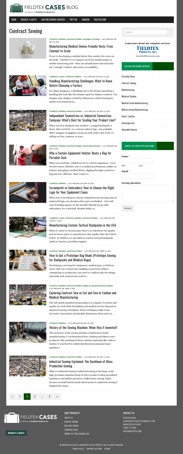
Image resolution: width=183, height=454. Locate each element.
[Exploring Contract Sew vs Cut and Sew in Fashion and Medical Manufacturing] (27, 303)
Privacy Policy (78, 448)
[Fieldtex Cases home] (33, 428)
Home (13, 19)
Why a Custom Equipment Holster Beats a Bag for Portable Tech (80, 155)
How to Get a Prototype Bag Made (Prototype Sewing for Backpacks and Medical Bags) (82, 257)
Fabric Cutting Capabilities (76, 433)
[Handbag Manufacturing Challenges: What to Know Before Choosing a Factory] (27, 94)
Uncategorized (128, 123)
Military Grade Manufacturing (135, 109)
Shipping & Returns (94, 448)
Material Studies (91, 39)
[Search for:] (145, 32)
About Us (68, 417)
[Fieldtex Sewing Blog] (91, 8)
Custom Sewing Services (53, 19)
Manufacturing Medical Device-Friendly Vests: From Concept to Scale (81, 48)
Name (126, 156)
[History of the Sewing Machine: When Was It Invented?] (27, 340)
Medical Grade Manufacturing (98, 286)
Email (126, 171)
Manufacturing (74, 39)
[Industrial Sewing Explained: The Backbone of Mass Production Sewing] (27, 374)
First (123, 165)
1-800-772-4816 (129, 427)
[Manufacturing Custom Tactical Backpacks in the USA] (27, 235)
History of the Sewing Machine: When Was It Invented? (83, 327)
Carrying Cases (56, 77)
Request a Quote (16, 432)
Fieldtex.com (100, 19)
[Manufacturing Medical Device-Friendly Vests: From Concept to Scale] (27, 56)
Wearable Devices (91, 146)
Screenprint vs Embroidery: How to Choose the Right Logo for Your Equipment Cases (81, 190)
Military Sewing (71, 425)
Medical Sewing (71, 421)
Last (140, 165)
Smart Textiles (128, 116)
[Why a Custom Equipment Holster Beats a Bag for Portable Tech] (27, 163)
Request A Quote (29, 19)
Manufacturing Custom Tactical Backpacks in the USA (82, 225)
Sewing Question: (131, 182)
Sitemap (107, 448)
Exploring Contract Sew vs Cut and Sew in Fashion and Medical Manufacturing (82, 295)
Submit (127, 208)
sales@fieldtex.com (132, 431)
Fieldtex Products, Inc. (145, 421)
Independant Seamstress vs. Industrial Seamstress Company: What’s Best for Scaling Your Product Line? (82, 117)
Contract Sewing (57, 39)
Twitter (73, 19)
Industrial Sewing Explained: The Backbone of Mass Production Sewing (81, 363)
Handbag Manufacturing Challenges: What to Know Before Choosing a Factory (80, 83)
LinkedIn (85, 19)
